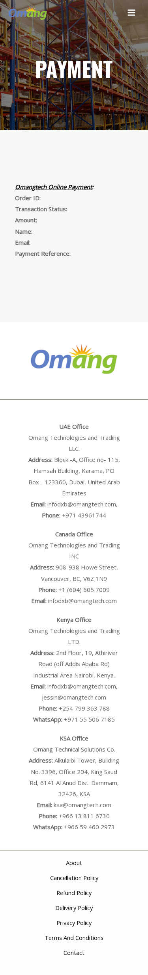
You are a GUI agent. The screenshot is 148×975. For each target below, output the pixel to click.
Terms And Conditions (74, 938)
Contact (74, 952)
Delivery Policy (74, 908)
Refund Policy (74, 893)
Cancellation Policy (74, 878)
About (74, 863)
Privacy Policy (74, 923)
